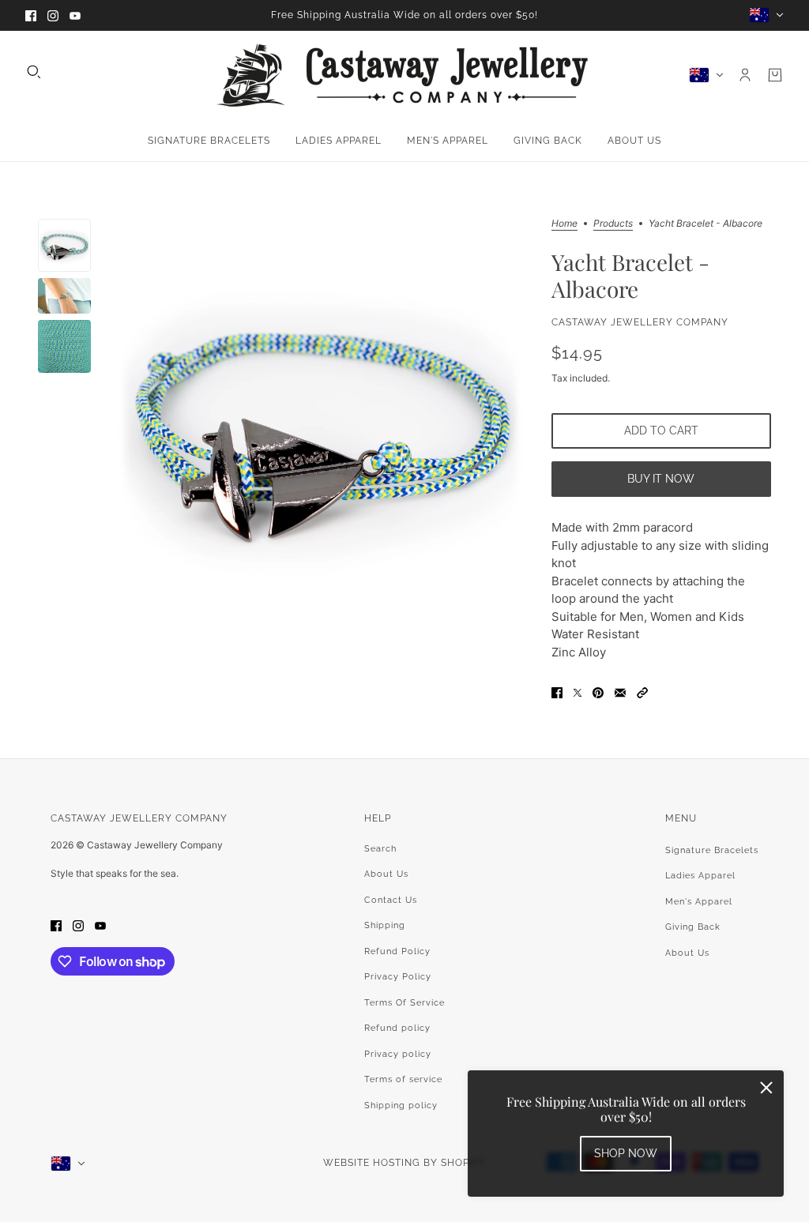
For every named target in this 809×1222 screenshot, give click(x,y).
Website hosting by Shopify (404, 1162)
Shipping (384, 925)
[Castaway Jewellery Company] (404, 75)
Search (380, 849)
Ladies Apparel (700, 875)
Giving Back (693, 927)
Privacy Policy (397, 977)
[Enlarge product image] (320, 423)
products (613, 224)
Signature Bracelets (711, 850)
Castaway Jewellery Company (639, 322)
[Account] (745, 75)
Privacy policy (397, 1054)
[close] (766, 1088)
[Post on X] (577, 692)
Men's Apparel (698, 902)
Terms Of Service (404, 1003)
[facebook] (31, 15)
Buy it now (660, 478)
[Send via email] (620, 692)
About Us (386, 874)
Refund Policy (397, 951)
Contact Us (390, 900)
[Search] (34, 72)
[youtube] (75, 15)
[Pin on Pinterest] (598, 692)
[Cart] (775, 75)
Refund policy (397, 1028)
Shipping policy (401, 1105)
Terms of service (403, 1079)
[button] (642, 692)
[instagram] (53, 15)
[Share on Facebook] (557, 692)
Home (564, 224)
